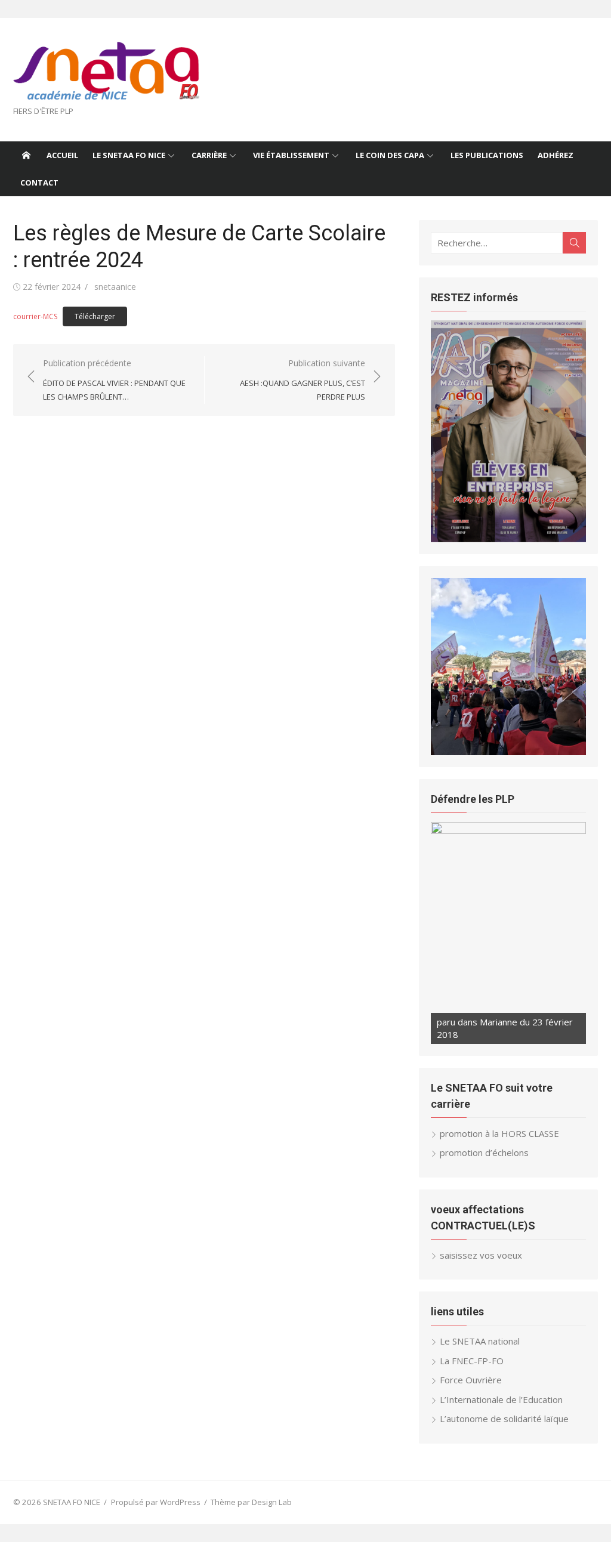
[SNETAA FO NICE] (26, 155)
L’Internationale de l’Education (501, 1399)
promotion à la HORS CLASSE (499, 1133)
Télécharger (95, 316)
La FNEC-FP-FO (472, 1361)
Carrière (209, 155)
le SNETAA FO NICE (128, 155)
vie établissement (291, 155)
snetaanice (115, 286)
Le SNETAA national (480, 1341)
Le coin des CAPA (390, 155)
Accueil (62, 155)
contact (39, 182)
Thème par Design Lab (251, 1502)
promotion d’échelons (484, 1152)
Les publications (486, 155)
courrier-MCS (35, 316)
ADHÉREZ (555, 155)
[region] (508, 431)
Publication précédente (114, 379)
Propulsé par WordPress (155, 1502)
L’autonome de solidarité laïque (504, 1418)
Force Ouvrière (471, 1380)
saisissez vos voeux (481, 1255)
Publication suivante (302, 379)
